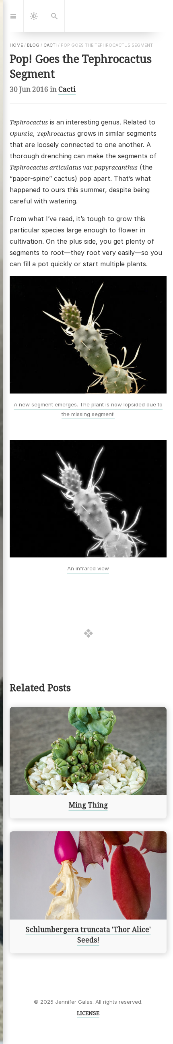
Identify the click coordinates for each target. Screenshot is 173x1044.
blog (33, 45)
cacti (50, 45)
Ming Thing (88, 805)
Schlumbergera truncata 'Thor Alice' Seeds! (88, 935)
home (16, 45)
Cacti (67, 89)
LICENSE (88, 1013)
